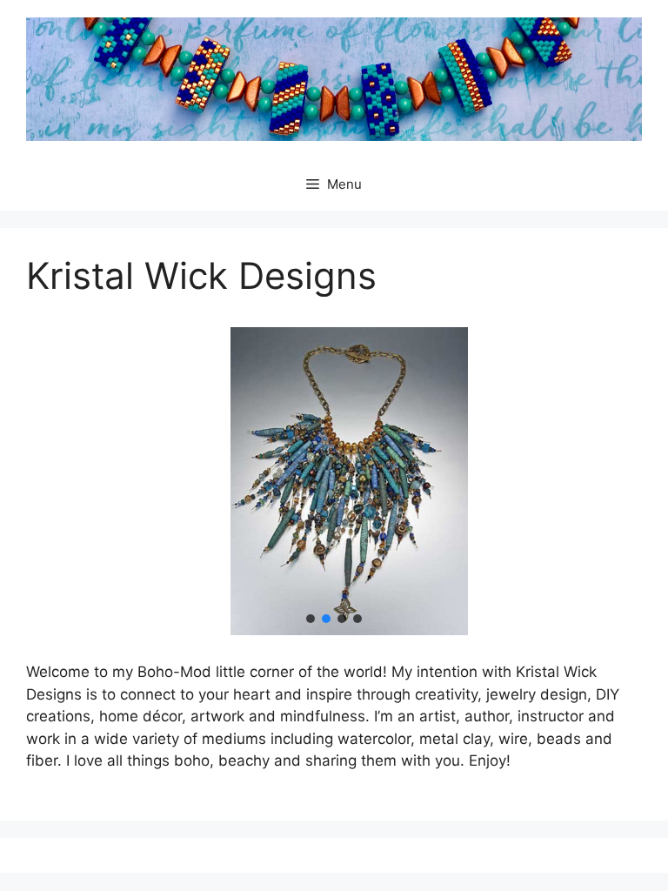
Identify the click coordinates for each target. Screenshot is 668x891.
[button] (310, 618)
